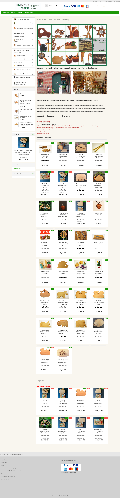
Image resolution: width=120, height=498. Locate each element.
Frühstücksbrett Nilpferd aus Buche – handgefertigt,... (63, 331)
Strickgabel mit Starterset (45, 272)
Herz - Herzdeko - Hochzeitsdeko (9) (23, 23)
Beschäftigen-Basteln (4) (22, 73)
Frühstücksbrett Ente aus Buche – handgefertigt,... (45, 361)
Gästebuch (6, 12)
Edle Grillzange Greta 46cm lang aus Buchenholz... (98, 156)
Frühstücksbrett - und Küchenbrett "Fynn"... (45, 185)
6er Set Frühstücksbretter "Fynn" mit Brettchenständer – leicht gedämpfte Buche (23, 152)
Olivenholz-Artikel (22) (19, 36)
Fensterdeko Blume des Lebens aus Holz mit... (63, 244)
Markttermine (29, 12)
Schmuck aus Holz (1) (21, 55)
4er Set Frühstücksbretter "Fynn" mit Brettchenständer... (63, 185)
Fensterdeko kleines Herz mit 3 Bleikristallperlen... (63, 214)
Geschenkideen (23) (18, 62)
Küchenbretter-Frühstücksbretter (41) (23, 29)
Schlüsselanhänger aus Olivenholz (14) (20, 40)
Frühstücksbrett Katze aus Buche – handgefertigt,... (45, 331)
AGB (2, 473)
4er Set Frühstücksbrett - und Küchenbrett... (81, 214)
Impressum (4, 462)
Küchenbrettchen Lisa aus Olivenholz (99, 243)
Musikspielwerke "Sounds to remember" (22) (22, 51)
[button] (100, 1)
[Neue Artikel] (33, 174)
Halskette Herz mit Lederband (98, 213)
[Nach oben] (115, 495)
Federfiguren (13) (20, 65)
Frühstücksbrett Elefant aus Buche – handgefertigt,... (81, 331)
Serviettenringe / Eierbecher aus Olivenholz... (45, 244)
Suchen (13, 12)
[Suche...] (57, 5)
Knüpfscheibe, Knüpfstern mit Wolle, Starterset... (80, 273)
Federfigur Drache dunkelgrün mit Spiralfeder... (98, 273)
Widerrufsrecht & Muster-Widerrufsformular (11, 470)
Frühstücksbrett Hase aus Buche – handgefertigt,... (98, 185)
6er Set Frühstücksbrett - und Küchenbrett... (63, 402)
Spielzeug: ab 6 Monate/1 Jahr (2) (22, 69)
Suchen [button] (95, 1)
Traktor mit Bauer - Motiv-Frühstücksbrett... (63, 361)
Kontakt (3, 465)
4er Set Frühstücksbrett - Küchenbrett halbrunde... (98, 331)
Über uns (19, 12)
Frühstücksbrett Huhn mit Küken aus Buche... (99, 302)
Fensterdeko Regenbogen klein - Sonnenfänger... (45, 431)
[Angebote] (33, 134)
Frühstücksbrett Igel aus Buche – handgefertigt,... (63, 273)
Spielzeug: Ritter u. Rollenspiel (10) (22, 78)
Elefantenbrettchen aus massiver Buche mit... (81, 185)
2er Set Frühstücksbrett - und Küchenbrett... (81, 431)
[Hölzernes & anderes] (28, 6)
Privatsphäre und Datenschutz (8, 476)
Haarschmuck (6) (20, 59)
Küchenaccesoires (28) (19, 33)
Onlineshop (55, 495)
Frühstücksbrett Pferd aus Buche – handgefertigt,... (63, 302)
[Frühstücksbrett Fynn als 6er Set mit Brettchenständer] (23, 142)
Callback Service (5, 479)
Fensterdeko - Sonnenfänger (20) (22, 46)
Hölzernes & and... (18, 168)
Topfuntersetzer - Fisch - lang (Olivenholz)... (45, 156)
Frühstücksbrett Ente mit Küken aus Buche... (81, 302)
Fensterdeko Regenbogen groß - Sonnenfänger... (45, 214)
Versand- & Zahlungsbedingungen (9, 468)
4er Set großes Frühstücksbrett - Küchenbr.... (63, 156)
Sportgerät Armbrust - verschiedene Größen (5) (20, 83)
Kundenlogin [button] (108, 1)
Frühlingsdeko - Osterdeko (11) (23, 19)
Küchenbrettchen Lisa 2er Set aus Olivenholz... (80, 244)
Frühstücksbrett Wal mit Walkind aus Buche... (45, 302)
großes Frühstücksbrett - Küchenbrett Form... (81, 156)
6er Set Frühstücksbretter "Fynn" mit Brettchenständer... (45, 402)
